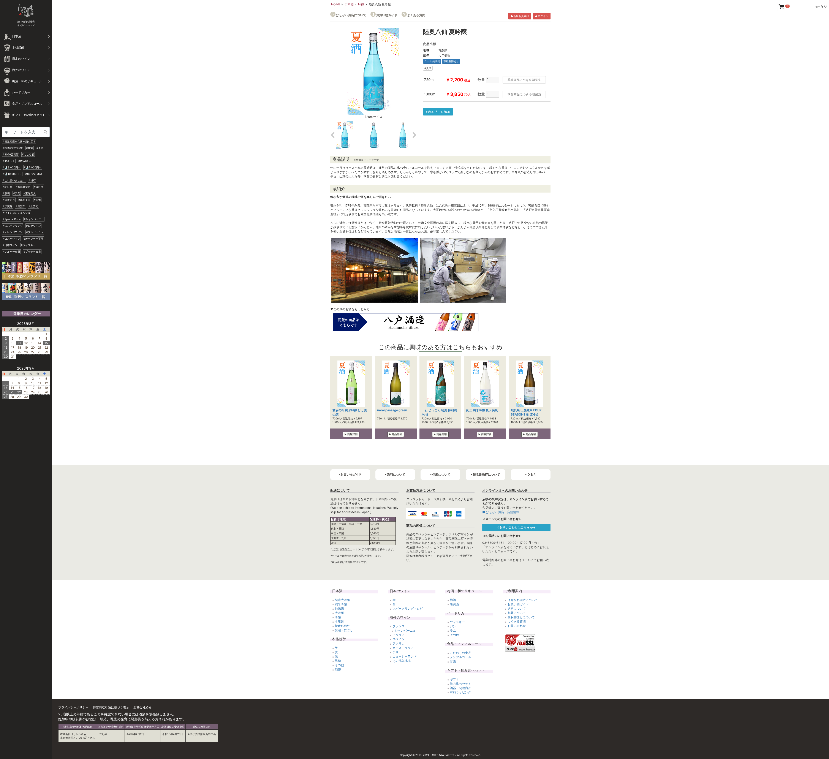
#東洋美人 (30, 193)
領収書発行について (521, 617)
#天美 (16, 193)
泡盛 (338, 669)
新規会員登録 (521, 16)
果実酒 (454, 604)
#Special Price (12, 219)
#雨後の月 (9, 199)
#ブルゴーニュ (34, 232)
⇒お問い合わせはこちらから (516, 527)
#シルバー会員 (11, 251)
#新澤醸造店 (23, 186)
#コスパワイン (11, 238)
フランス (398, 626)
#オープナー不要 (33, 238)
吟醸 (361, 4)
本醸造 (339, 621)
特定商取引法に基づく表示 (111, 707)
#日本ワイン (10, 245)
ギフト (454, 679)
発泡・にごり (344, 630)
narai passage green (392, 410)
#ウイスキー (28, 245)
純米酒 (339, 608)
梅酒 (453, 600)
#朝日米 (7, 186)
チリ (395, 652)
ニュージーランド (404, 656)
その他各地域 (401, 661)
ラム (453, 630)
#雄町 (32, 180)
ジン (453, 626)
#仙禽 (37, 199)
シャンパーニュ (405, 630)
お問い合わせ (517, 626)
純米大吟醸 (342, 600)
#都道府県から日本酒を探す (19, 141)
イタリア (398, 635)
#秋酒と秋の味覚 (13, 148)
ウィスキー (457, 622)
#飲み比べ (24, 161)
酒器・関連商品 (460, 688)
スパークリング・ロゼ (407, 608)
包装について (517, 613)
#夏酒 (29, 148)
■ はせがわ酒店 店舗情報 (500, 512)
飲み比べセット (460, 683)
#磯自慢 (38, 186)
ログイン (542, 16)
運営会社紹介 (142, 707)
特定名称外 (342, 626)
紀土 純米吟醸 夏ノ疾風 (482, 410)
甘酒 (453, 661)
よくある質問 (416, 15)
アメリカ (398, 643)
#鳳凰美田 (24, 199)
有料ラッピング (460, 692)
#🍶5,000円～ (32, 167)
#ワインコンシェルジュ (16, 212)
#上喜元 (33, 206)
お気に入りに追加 (438, 112)
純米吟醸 (341, 604)
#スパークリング (13, 225)
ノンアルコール (460, 657)
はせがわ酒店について (351, 15)
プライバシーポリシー (73, 707)
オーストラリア (403, 648)
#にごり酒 (28, 154)
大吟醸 (339, 613)
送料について (517, 608)
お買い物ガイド (386, 15)
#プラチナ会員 (32, 251)
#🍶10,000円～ (12, 174)
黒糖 (338, 661)
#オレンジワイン (13, 232)
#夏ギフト (9, 161)
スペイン (398, 639)
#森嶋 (6, 193)
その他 (339, 665)
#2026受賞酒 (11, 154)
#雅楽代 (20, 206)
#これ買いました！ (14, 180)
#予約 (39, 148)
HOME (335, 4)
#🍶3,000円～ (12, 167)
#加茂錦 (7, 206)
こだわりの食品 (460, 653)
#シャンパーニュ (34, 219)
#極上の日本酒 (34, 174)
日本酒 (349, 4)
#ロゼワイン (33, 225)
